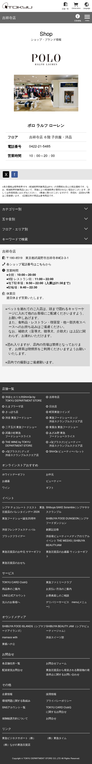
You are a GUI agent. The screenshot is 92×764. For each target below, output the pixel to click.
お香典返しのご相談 (57, 595)
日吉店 (53, 406)
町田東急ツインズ (59, 411)
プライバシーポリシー (59, 700)
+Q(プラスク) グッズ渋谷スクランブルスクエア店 (22, 453)
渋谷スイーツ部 (55, 637)
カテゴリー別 (11, 209)
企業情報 (7, 694)
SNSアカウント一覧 (13, 707)
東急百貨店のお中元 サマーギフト (21, 551)
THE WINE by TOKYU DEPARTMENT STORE (18, 443)
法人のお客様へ (11, 602)
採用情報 (51, 694)
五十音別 (8, 219)
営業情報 (77, 20)
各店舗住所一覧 (11, 663)
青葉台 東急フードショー (63, 427)
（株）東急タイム (56, 738)
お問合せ (51, 718)
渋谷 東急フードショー (18, 417)
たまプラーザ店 (14, 406)
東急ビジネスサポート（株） (19, 738)
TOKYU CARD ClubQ (14, 582)
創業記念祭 (52, 529)
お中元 (50, 474)
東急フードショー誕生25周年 (19, 518)
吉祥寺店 (9, 17)
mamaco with (10, 637)
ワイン (6, 487)
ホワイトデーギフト (13, 474)
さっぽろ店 (11, 411)
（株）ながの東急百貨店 (16, 744)
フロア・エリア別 (15, 229)
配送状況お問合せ (12, 670)
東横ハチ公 (8, 644)
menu (87, 20)
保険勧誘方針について (15, 718)
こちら (40, 264)
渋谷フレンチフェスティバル (19, 529)
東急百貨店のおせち (13, 562)
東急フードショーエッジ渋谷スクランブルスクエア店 (66, 419)
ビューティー (53, 481)
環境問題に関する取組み (16, 700)
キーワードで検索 (15, 239)
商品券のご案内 (11, 588)
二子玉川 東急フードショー (21, 427)
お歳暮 (6, 481)
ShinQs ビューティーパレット (66, 451)
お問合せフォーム (56, 663)
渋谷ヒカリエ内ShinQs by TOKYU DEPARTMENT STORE (23, 398)
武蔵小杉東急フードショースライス (18, 434)
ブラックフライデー (13, 536)
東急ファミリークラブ (59, 582)
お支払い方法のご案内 (59, 588)
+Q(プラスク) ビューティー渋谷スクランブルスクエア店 (66, 443)
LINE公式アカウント (14, 595)
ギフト (50, 487)
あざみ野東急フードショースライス (62, 434)
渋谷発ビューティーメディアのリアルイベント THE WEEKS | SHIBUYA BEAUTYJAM (68, 540)
